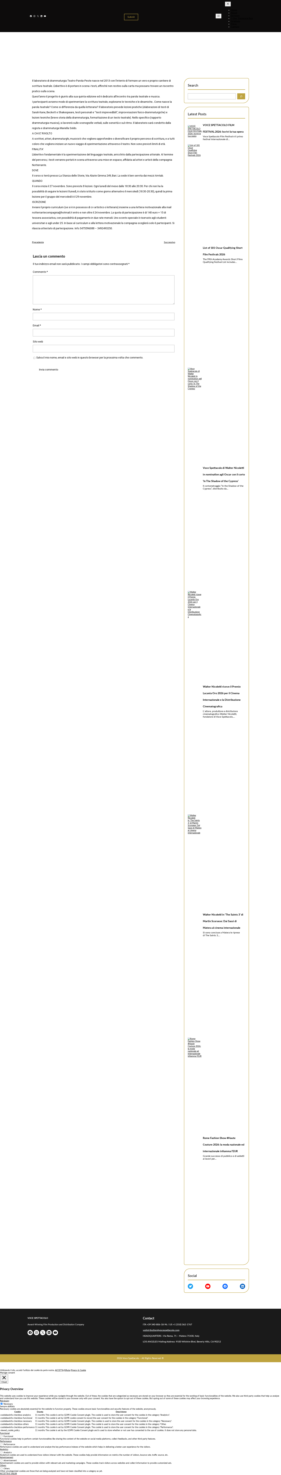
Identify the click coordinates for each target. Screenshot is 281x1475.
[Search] (241, 96)
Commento (40, 271)
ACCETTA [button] (59, 1370)
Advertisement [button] (6, 1458)
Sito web (38, 341)
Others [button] (3, 1466)
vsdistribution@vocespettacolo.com (161, 1330)
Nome (37, 309)
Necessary (8, 1404)
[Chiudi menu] (228, 4)
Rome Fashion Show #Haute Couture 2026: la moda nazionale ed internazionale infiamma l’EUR (223, 1145)
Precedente (38, 242)
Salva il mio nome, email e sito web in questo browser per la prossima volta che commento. (89, 357)
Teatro (163, 58)
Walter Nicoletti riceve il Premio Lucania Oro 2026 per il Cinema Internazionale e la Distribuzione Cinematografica (222, 696)
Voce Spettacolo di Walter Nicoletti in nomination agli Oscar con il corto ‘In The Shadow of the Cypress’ (224, 475)
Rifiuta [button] (67, 1370)
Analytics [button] (4, 1449)
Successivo (169, 242)
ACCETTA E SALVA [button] (8, 1474)
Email (37, 325)
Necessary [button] (4, 1401)
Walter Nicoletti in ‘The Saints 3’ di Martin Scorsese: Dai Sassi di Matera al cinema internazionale (223, 921)
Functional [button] (5, 1433)
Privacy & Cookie (78, 1370)
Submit (131, 17)
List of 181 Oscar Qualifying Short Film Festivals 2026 (223, 251)
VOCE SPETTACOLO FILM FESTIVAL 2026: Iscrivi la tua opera (223, 128)
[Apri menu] (218, 16)
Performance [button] (6, 1441)
